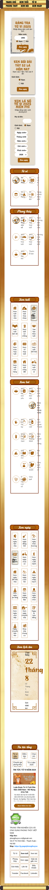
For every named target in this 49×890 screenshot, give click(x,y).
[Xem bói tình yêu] (33, 393)
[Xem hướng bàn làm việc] (33, 224)
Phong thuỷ (11, 5)
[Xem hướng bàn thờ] (16, 256)
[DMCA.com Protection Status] (15, 819)
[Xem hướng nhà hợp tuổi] (25, 224)
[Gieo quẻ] (25, 479)
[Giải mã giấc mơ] (16, 455)
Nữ (27, 41)
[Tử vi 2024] (25, 181)
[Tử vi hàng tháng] (16, 195)
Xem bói (25, 5)
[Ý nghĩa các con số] (16, 483)
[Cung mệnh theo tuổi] (33, 197)
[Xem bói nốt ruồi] (25, 424)
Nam (20, 41)
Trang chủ (11, 2)
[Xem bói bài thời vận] (25, 394)
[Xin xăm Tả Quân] (25, 467)
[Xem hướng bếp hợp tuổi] (16, 240)
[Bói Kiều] (25, 453)
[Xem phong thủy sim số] (16, 224)
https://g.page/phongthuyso (26, 846)
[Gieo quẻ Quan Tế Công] (33, 440)
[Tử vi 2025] (16, 181)
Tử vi (34, 2)
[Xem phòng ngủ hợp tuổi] (25, 240)
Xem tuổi (24, 2)
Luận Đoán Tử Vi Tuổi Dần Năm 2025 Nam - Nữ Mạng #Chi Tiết (24, 789)
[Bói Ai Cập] (33, 454)
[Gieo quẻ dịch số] (33, 467)
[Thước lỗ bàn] (25, 253)
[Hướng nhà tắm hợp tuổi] (33, 240)
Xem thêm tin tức (24, 806)
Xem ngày (37, 5)
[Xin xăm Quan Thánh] (33, 424)
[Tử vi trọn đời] (25, 197)
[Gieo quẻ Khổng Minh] (25, 439)
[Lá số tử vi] (33, 182)
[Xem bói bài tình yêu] (16, 394)
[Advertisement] (24, 280)
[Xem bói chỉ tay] (16, 424)
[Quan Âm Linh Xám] (16, 439)
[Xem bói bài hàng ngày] (33, 409)
